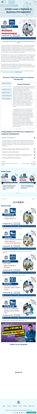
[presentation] (9, 178)
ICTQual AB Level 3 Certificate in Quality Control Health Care (14, 320)
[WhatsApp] (24, 413)
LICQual (25, 406)
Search (33, 198)
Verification (14, 406)
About (4, 406)
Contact (9, 406)
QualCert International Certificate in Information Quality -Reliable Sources (17, 297)
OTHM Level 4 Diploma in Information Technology (28, 163)
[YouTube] (22, 413)
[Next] (34, 183)
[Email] (17, 413)
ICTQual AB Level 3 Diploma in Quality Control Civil (12, 228)
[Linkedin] (20, 413)
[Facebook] (13, 413)
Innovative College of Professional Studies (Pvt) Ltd (12, 70)
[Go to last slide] (2, 183)
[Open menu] (35, 2)
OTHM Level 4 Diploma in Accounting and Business (9, 163)
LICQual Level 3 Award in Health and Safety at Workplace (13, 275)
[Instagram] (15, 413)
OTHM (20, 406)
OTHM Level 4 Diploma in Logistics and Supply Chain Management (27, 187)
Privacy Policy (31, 406)
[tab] (6, 83)
